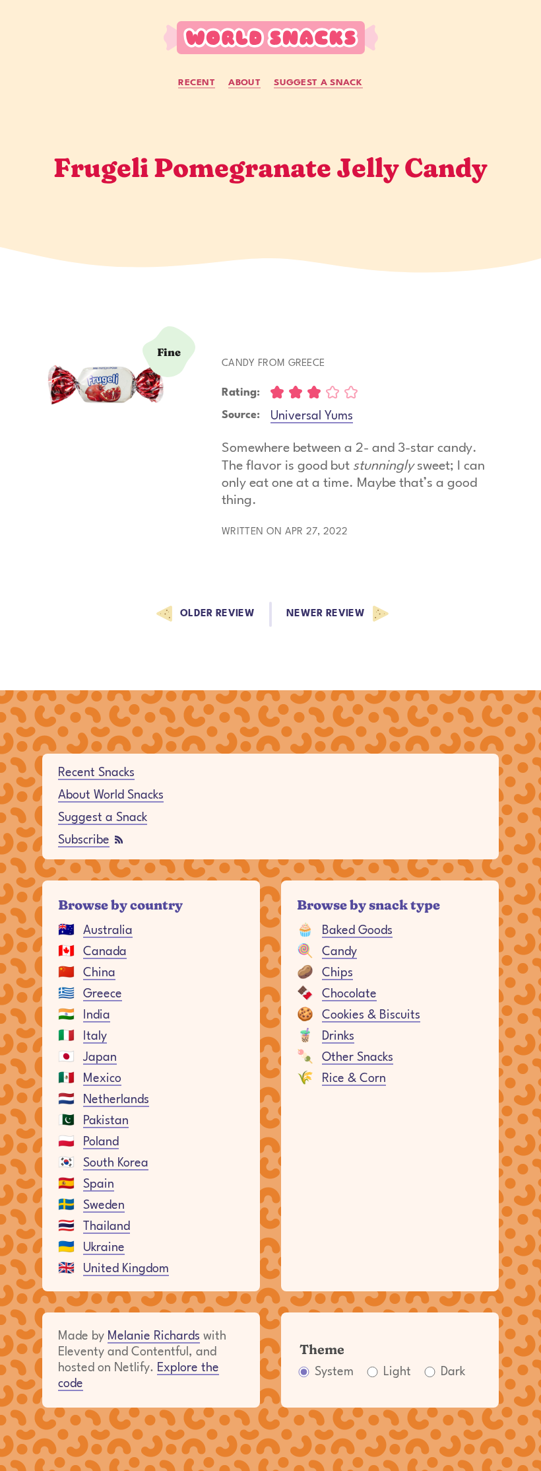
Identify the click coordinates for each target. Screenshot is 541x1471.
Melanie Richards (154, 1336)
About (244, 82)
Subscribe (84, 840)
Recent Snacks (96, 773)
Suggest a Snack (318, 82)
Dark (453, 1372)
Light (397, 1372)
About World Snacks (111, 795)
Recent (196, 82)
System (334, 1372)
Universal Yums (311, 416)
